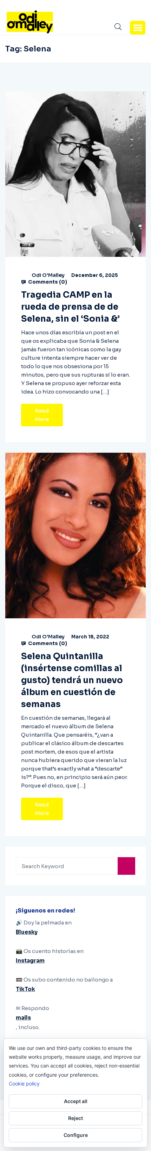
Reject (75, 1118)
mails (23, 1017)
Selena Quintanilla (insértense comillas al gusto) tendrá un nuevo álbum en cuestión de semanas (72, 680)
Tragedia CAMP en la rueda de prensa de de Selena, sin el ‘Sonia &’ (70, 307)
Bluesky (27, 932)
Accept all (75, 1101)
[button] (137, 27)
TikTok (25, 989)
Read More (42, 415)
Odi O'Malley (48, 275)
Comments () (47, 282)
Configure (76, 1135)
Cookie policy (24, 1084)
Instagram (30, 960)
